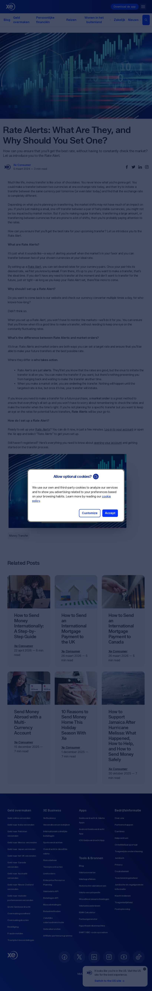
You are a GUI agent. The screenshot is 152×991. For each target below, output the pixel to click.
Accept (110, 513)
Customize (90, 513)
